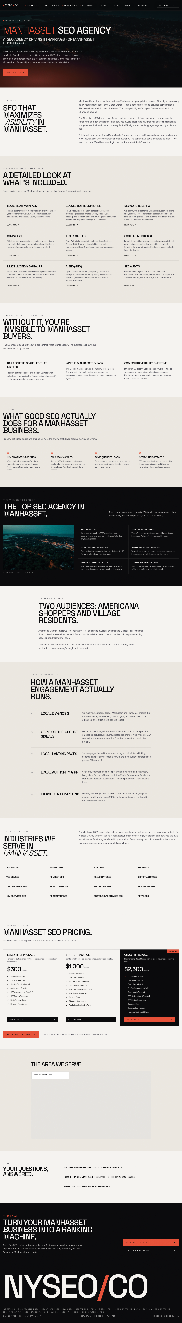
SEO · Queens (51, 1312)
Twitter (111, 1316)
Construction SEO (28, 1309)
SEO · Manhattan (12, 1312)
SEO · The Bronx (70, 1312)
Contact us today (137, 1242)
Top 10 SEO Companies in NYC (124, 1309)
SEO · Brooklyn (33, 1312)
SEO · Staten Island (93, 1312)
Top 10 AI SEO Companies (156, 1309)
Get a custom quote (19, 1034)
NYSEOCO (11, 5)
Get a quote (166, 5)
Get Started (16, 1020)
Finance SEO (98, 1309)
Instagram (85, 1316)
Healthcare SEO (51, 1309)
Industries (9, 1309)
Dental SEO (82, 1309)
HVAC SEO (68, 1309)
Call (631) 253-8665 (138, 1250)
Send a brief (13, 72)
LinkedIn (99, 1316)
